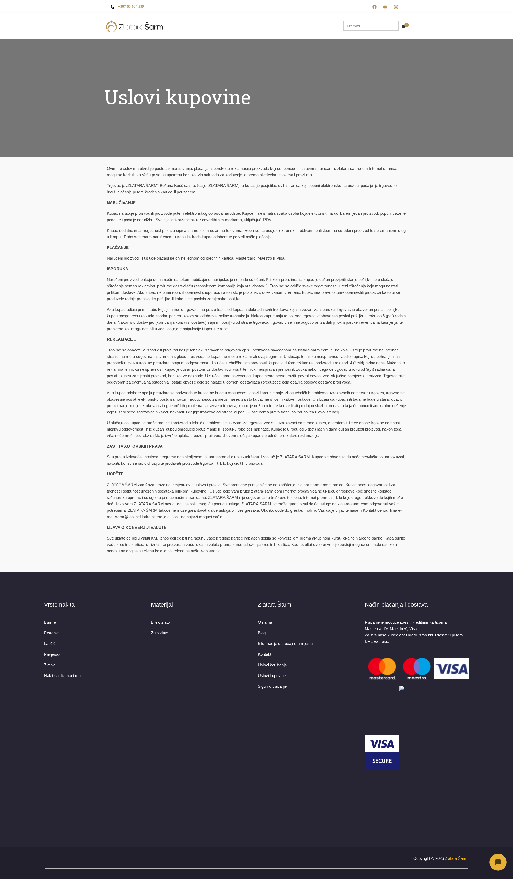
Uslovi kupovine (272, 675)
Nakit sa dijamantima (62, 675)
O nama (183, 21)
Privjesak (52, 654)
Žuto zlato (159, 633)
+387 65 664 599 (131, 7)
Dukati (248, 21)
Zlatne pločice (277, 21)
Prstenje (225, 21)
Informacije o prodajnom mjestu (285, 643)
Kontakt (326, 21)
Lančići (50, 643)
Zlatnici (50, 665)
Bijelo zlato (160, 622)
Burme (203, 21)
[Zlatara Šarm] (134, 26)
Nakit (305, 21)
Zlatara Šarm (456, 858)
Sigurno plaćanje (272, 686)
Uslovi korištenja (272, 665)
